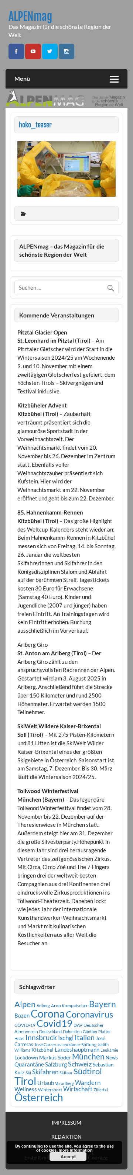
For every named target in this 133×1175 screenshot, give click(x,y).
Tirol (25, 1080)
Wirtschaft (77, 1089)
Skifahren (45, 1072)
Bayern (102, 1004)
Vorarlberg (64, 1083)
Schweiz (80, 1064)
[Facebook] (16, 52)
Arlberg (43, 1005)
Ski (28, 1072)
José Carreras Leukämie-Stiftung (65, 1044)
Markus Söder (55, 1057)
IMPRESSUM (66, 1122)
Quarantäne (29, 1064)
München (88, 1056)
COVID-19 (24, 1025)
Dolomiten (72, 1031)
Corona (48, 1014)
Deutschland (50, 1031)
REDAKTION (66, 1136)
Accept (68, 1156)
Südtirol (88, 1071)
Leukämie (109, 1050)
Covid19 (54, 1023)
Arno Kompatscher (69, 1005)
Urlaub (45, 1082)
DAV (78, 1025)
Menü (22, 78)
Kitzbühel (42, 1050)
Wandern (87, 1082)
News (112, 1058)
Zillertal (100, 1089)
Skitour (65, 1072)
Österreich (38, 1097)
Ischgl (66, 1038)
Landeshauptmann (77, 1049)
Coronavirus (89, 1014)
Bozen (22, 1015)
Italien (85, 1037)
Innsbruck (41, 1037)
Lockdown (26, 1058)
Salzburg (56, 1064)
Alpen (24, 1004)
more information (76, 1150)
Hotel (19, 1038)
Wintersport (50, 1089)
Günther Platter (97, 1031)
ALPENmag (30, 16)
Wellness (25, 1089)
